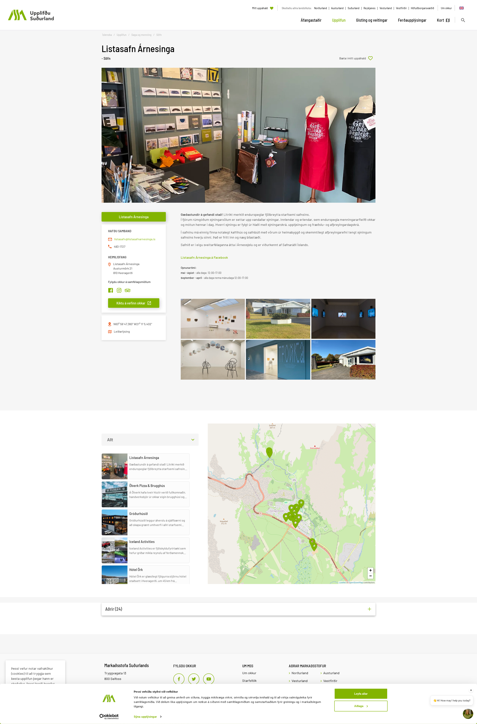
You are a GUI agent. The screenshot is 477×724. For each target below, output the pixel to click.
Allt (110, 439)
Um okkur (249, 673)
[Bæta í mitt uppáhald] (357, 58)
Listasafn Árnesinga (134, 216)
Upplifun (122, 34)
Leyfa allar (361, 693)
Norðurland (320, 8)
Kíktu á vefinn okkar (130, 303)
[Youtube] (208, 679)
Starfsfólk (249, 680)
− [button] (370, 576)
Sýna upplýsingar (145, 716)
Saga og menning (141, 34)
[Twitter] (193, 679)
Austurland (337, 8)
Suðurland (353, 8)
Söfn (159, 34)
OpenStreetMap (356, 582)
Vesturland (386, 8)
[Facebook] (178, 679)
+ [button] (370, 570)
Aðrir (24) (113, 609)
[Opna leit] (463, 20)
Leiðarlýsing (122, 331)
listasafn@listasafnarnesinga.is (134, 239)
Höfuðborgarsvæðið (422, 8)
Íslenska (107, 34)
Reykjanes (369, 8)
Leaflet (342, 582)
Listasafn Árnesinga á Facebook (204, 257)
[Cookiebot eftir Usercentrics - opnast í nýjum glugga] (109, 717)
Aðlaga (358, 705)
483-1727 (119, 246)
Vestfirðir (401, 8)
